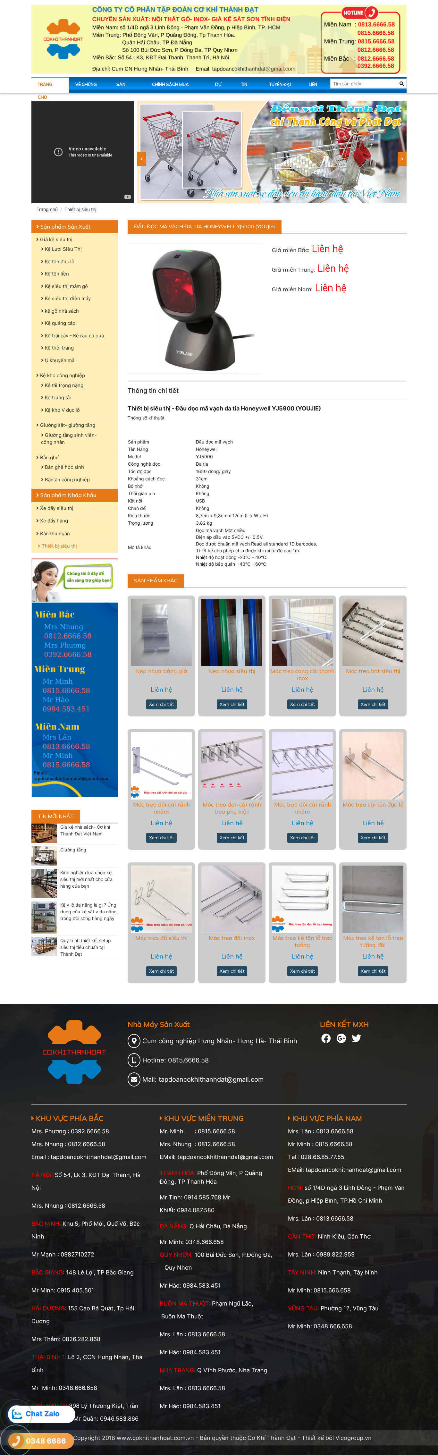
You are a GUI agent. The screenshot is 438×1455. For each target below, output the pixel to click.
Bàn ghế (49, 457)
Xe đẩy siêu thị (56, 508)
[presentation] (141, 159)
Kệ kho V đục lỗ (62, 410)
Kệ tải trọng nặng (63, 385)
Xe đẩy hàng (53, 521)
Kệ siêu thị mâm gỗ (66, 286)
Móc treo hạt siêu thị (373, 671)
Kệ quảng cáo (59, 323)
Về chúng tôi (86, 87)
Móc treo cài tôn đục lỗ (373, 804)
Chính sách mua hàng (170, 87)
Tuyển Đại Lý (280, 87)
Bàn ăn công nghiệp (67, 480)
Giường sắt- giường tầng (67, 425)
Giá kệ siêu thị (55, 239)
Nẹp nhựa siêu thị (231, 671)
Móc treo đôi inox (232, 938)
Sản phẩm (122, 87)
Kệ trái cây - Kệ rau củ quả (74, 336)
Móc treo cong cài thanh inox (302, 674)
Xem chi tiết (161, 704)
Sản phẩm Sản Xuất (64, 226)
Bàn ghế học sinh (64, 467)
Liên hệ (313, 87)
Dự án (218, 87)
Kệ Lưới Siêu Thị (63, 249)
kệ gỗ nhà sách (61, 311)
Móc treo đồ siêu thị (161, 938)
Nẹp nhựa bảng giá (161, 671)
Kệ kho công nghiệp (62, 375)
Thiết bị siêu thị (80, 209)
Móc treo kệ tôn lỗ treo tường (303, 941)
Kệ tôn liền (56, 274)
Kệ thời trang (59, 348)
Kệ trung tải (57, 397)
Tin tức (245, 87)
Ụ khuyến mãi (60, 360)
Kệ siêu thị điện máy (67, 298)
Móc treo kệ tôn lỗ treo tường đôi (373, 941)
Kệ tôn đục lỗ (59, 261)
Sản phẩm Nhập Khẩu (67, 495)
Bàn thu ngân (54, 533)
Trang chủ (45, 87)
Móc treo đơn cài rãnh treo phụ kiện (232, 808)
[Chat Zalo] (17, 1414)
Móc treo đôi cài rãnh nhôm (161, 808)
